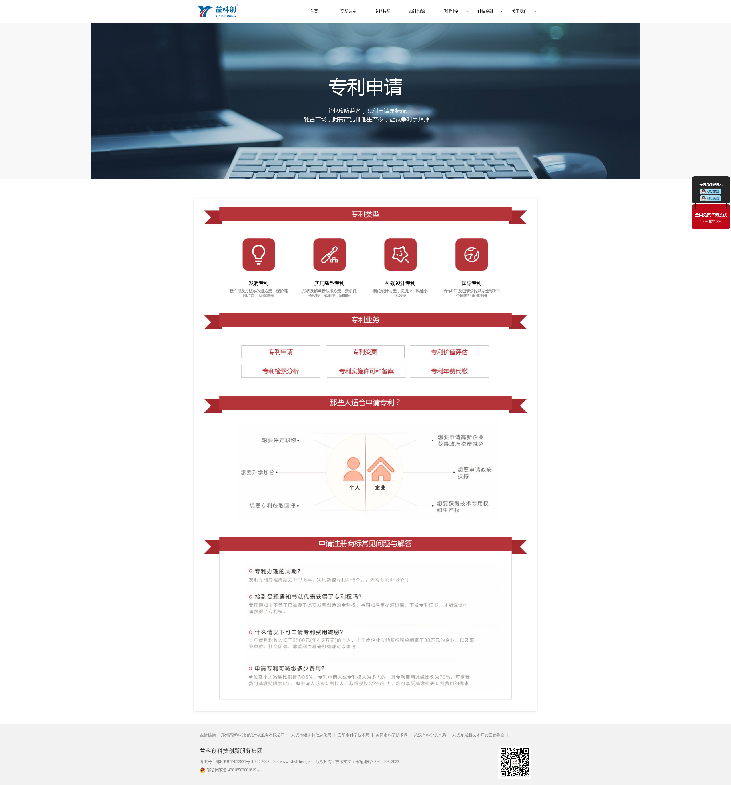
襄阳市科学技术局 (353, 735)
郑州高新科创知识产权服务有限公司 (253, 735)
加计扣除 (417, 11)
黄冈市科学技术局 (392, 735)
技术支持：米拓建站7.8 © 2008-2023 (367, 762)
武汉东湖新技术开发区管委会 (478, 735)
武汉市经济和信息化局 (311, 735)
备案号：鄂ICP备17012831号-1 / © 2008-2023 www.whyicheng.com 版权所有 (266, 762)
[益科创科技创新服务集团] (217, 11)
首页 (314, 11)
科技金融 (485, 11)
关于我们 (520, 11)
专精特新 (383, 11)
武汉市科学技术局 (430, 735)
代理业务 (451, 11)
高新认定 (348, 11)
